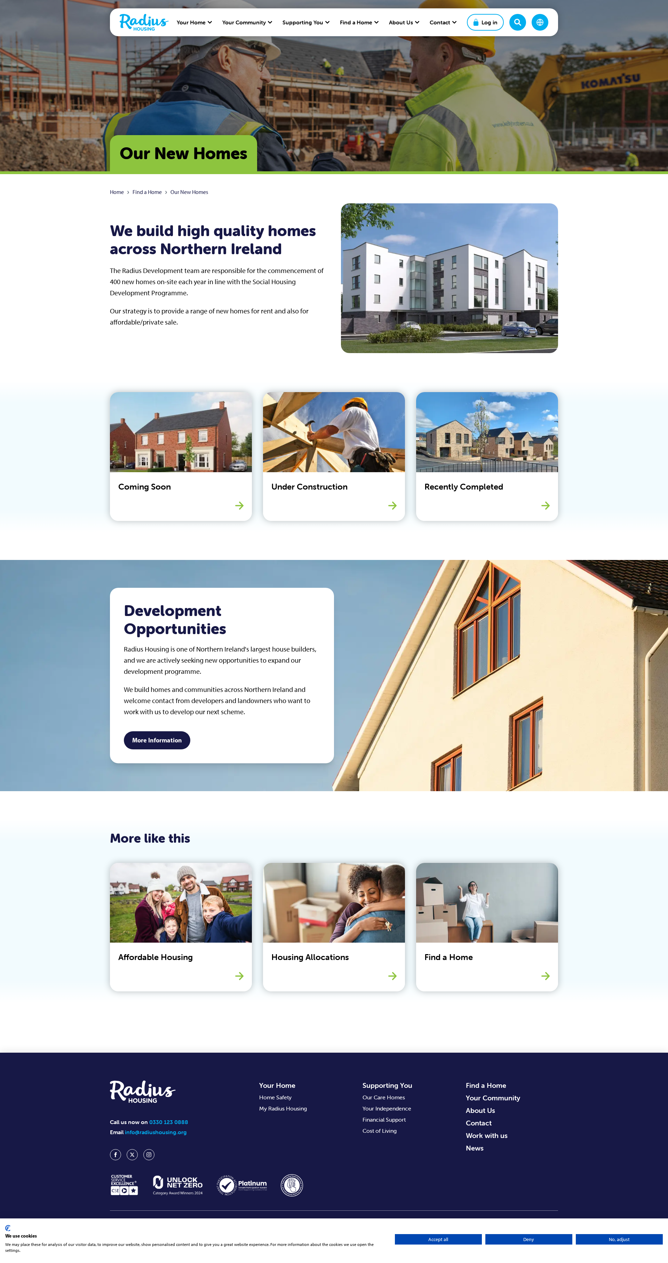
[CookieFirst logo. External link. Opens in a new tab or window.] (7, 1228)
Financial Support (384, 1119)
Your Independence (387, 1108)
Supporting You (387, 1085)
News (475, 1148)
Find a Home (147, 192)
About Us (480, 1110)
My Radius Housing (283, 1108)
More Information (157, 740)
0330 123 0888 (168, 1121)
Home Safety (275, 1097)
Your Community (493, 1097)
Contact (479, 1122)
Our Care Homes (384, 1097)
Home (117, 192)
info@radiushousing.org (156, 1132)
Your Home (277, 1085)
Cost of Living (380, 1130)
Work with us (487, 1135)
